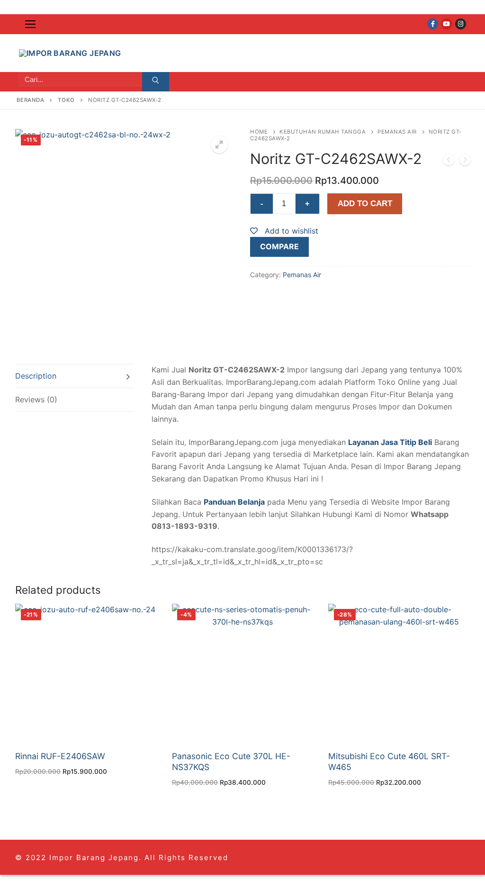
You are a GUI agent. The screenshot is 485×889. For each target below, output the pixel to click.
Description (35, 376)
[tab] (74, 376)
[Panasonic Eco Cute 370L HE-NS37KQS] (465, 161)
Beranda (31, 100)
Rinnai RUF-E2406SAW (60, 756)
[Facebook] (432, 23)
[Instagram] (460, 23)
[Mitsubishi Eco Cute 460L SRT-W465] (448, 161)
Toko (66, 100)
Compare (279, 246)
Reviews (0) (36, 399)
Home (259, 131)
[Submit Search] (155, 82)
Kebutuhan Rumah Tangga (322, 131)
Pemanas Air (397, 131)
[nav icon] (30, 24)
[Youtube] (446, 23)
